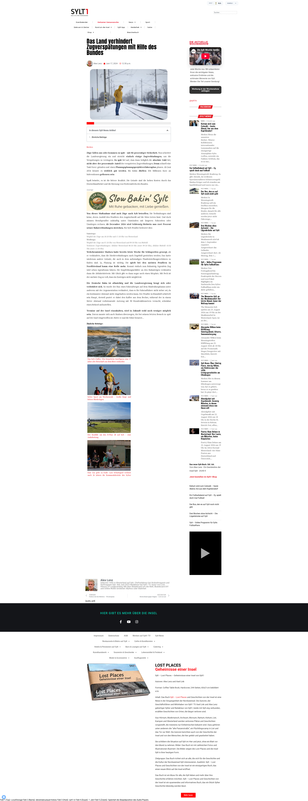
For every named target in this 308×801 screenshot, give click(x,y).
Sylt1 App (121, 27)
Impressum (99, 636)
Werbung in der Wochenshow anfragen (205, 89)
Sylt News (159, 636)
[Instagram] (136, 621)
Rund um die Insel (102, 27)
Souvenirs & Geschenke (124, 652)
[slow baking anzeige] (129, 210)
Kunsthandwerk (99, 652)
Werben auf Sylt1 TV (141, 636)
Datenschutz (113, 636)
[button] (167, 130)
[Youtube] (128, 621)
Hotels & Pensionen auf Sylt (106, 647)
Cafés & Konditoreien (143, 641)
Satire (149, 27)
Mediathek (135, 27)
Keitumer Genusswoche (108, 22)
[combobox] (225, 12)
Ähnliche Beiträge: (99, 137)
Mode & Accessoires (118, 658)
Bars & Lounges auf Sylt (135, 647)
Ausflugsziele (140, 658)
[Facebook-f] (120, 621)
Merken (90, 147)
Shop (89, 32)
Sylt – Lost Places (178, 697)
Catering (157, 647)
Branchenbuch (133, 32)
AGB (126, 636)
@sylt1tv (193, 101)
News (131, 22)
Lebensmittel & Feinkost (151, 652)
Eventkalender (82, 22)
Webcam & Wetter (81, 27)
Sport (147, 22)
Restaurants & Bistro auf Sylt (114, 641)
